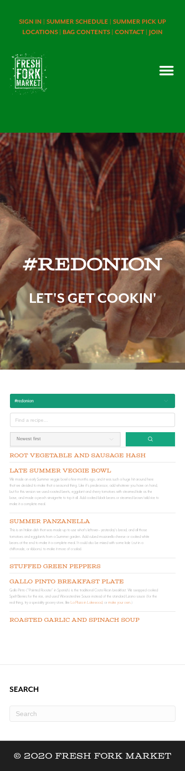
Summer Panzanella (49, 521)
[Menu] (166, 71)
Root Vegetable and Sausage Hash (77, 456)
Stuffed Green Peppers (55, 566)
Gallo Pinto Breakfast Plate (66, 582)
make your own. (119, 602)
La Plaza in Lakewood (86, 602)
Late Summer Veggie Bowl (60, 471)
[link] (32, 22)
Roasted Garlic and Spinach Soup (74, 620)
